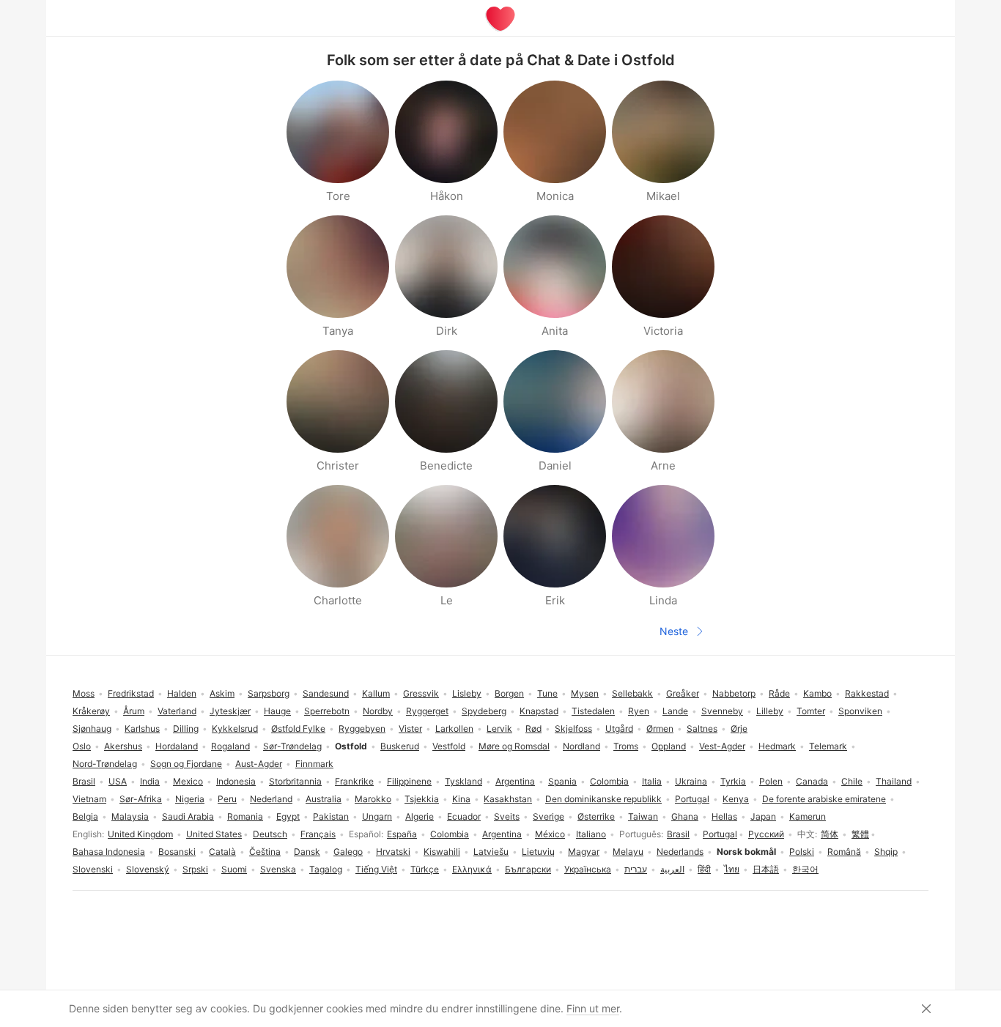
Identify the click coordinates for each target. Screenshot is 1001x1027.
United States (214, 833)
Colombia (449, 833)
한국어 (805, 869)
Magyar (583, 851)
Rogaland (230, 746)
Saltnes (702, 728)
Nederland (271, 798)
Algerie (419, 816)
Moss (84, 693)
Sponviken (860, 710)
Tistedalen (593, 710)
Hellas (724, 816)
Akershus (123, 746)
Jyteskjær (230, 710)
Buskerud (399, 746)
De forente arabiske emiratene (824, 798)
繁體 (860, 833)
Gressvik (421, 693)
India (150, 781)
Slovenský (147, 869)
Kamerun (807, 816)
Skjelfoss (573, 728)
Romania (245, 816)
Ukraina (691, 781)
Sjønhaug (92, 728)
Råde (779, 693)
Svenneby (722, 710)
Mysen (585, 693)
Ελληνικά (472, 869)
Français (318, 833)
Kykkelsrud (235, 728)
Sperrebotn (327, 710)
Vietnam (89, 798)
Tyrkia (733, 781)
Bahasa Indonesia (109, 851)
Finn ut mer (592, 1008)
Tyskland (463, 781)
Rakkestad (867, 693)
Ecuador (464, 816)
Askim (222, 693)
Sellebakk (632, 693)
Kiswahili (442, 851)
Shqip (886, 851)
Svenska (278, 869)
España (402, 833)
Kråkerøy (91, 710)
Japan (763, 816)
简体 (829, 833)
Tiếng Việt (376, 869)
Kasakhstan (508, 798)
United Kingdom (140, 833)
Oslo (82, 746)
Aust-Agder (258, 763)
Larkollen (454, 728)
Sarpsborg (268, 693)
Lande (675, 710)
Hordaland (176, 746)
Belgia (85, 816)
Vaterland (177, 710)
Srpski (195, 869)
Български (528, 869)
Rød (533, 728)
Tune (547, 693)
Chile (852, 781)
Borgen (509, 693)
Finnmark (314, 763)
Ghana (684, 816)
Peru (227, 798)
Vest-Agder (722, 746)
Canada (812, 781)
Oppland (668, 746)
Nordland (581, 746)
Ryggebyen (362, 728)
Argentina (502, 833)
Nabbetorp (734, 693)
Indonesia (236, 781)
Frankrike (354, 781)
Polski (801, 851)
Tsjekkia (422, 798)
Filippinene (409, 781)
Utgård (619, 728)
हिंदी (704, 869)
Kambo (817, 693)
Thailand (894, 781)
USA (117, 781)
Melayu (628, 851)
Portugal (720, 833)
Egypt (288, 816)
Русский (766, 833)
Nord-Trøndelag (105, 763)
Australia (323, 798)
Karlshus (142, 728)
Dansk (307, 851)
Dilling (186, 728)
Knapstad (539, 710)
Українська (587, 869)
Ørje (739, 728)
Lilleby (769, 710)
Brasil (678, 833)
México (550, 833)
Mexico (188, 781)
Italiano (591, 833)
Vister (410, 728)
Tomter (811, 710)
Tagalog (325, 869)
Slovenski (93, 869)
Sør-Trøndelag (292, 746)
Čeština (265, 851)
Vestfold (448, 746)
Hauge (277, 710)
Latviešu (491, 851)
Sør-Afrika (140, 798)
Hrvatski (393, 851)
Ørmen (659, 728)
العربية (672, 869)
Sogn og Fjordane (186, 763)
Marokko (373, 798)
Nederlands (680, 851)
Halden (181, 693)
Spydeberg (484, 710)
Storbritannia (295, 781)
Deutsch (270, 833)
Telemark (828, 746)
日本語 (766, 869)
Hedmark (777, 746)
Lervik (499, 728)
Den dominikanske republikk (603, 798)
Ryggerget (427, 710)
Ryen (638, 710)
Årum (133, 710)
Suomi (234, 869)
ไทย (731, 869)
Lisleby (466, 693)
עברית (635, 869)
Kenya (736, 798)
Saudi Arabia (188, 816)
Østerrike (596, 816)
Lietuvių (538, 851)
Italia (652, 781)
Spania (562, 781)
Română (844, 851)
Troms (625, 746)
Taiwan (643, 816)
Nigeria (189, 798)
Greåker (682, 693)
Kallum (376, 693)
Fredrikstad (131, 693)
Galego (348, 851)
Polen (771, 781)
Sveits (507, 816)
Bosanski (177, 851)
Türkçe (424, 869)
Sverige (548, 816)
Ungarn (377, 816)
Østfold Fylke (298, 728)
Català (222, 851)
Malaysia (130, 816)
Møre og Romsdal (514, 746)
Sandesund (326, 693)
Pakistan (331, 816)
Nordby (378, 710)
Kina (461, 798)
